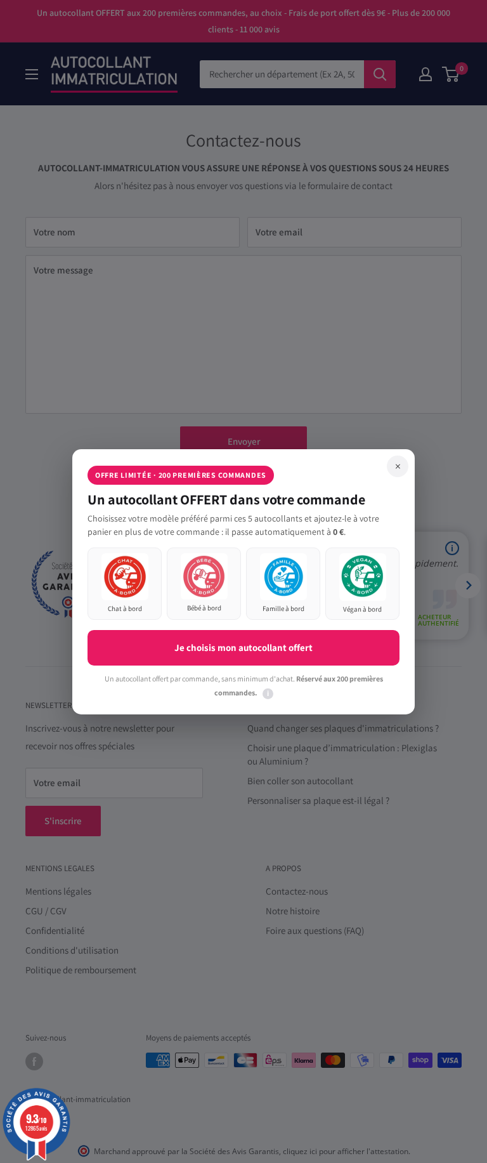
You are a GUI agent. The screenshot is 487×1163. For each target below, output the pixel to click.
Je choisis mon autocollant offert (243, 647)
